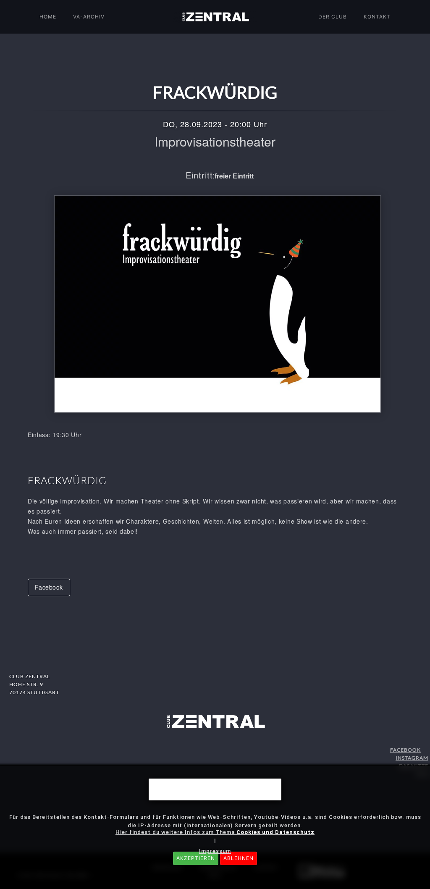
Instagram (412, 758)
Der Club (332, 16)
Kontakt (377, 16)
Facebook (49, 587)
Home (47, 16)
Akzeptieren (195, 858)
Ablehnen (238, 858)
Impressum (215, 851)
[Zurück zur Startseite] (215, 17)
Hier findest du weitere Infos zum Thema (215, 832)
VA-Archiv (89, 16)
